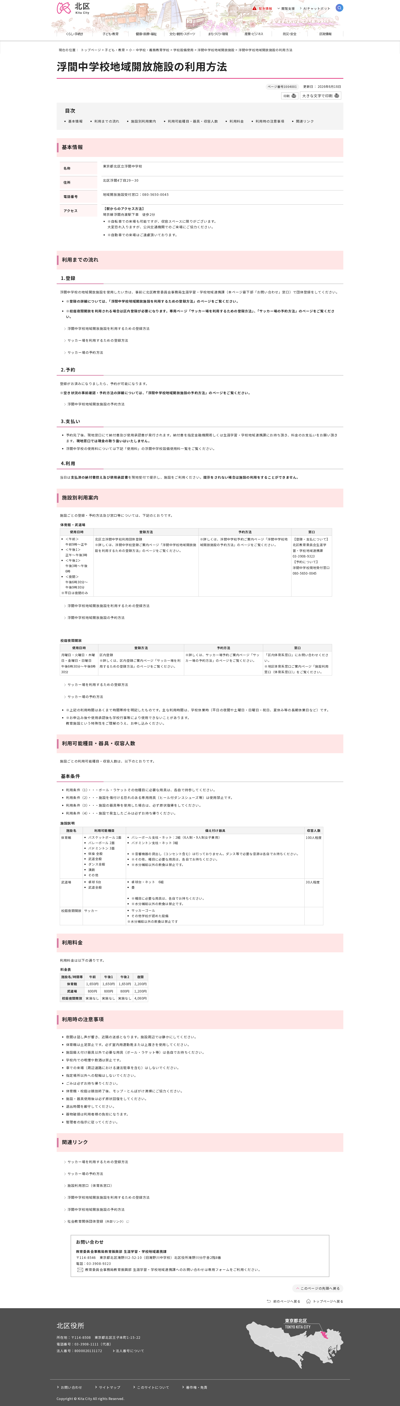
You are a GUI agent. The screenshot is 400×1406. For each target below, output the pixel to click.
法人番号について (130, 1350)
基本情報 (75, 121)
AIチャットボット (317, 8)
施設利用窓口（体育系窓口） (91, 1185)
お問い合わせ (71, 1387)
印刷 (287, 96)
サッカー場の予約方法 (85, 352)
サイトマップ (109, 1387)
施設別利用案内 (143, 121)
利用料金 (237, 121)
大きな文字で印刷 (317, 95)
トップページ (91, 49)
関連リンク (305, 121)
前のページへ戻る (286, 1301)
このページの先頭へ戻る (320, 1288)
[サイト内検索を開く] (339, 8)
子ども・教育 (115, 49)
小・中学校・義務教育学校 (149, 49)
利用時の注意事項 (270, 121)
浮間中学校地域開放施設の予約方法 (96, 403)
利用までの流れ (106, 121)
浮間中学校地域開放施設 (216, 49)
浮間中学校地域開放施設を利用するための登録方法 (109, 328)
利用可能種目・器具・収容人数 (193, 121)
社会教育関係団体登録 (96, 1221)
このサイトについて (153, 1387)
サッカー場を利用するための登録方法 (98, 340)
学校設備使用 (183, 49)
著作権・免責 (197, 1387)
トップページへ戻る (328, 1301)
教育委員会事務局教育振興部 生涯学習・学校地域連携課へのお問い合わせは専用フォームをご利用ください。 (173, 1269)
